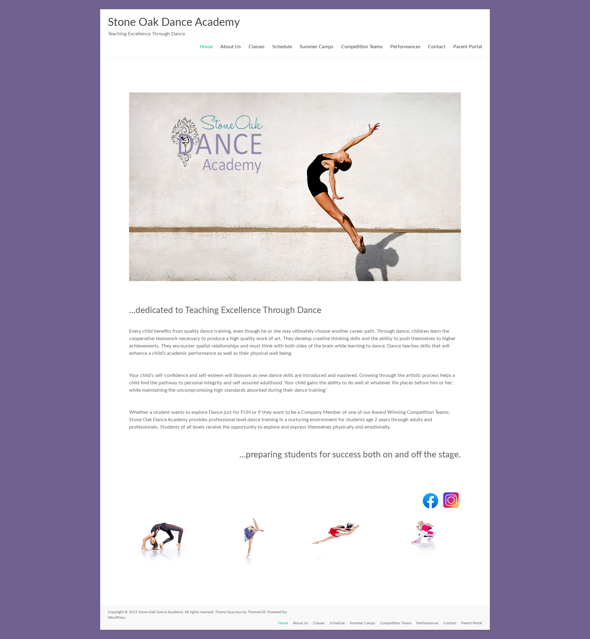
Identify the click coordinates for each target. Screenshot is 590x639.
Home (206, 46)
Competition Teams (362, 46)
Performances (405, 46)
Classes (257, 46)
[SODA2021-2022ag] (251, 565)
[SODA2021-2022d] (163, 561)
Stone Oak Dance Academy (174, 22)
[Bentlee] (426, 559)
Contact (437, 46)
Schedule (282, 46)
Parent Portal (467, 46)
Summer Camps (316, 46)
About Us (230, 46)
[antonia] (338, 559)
